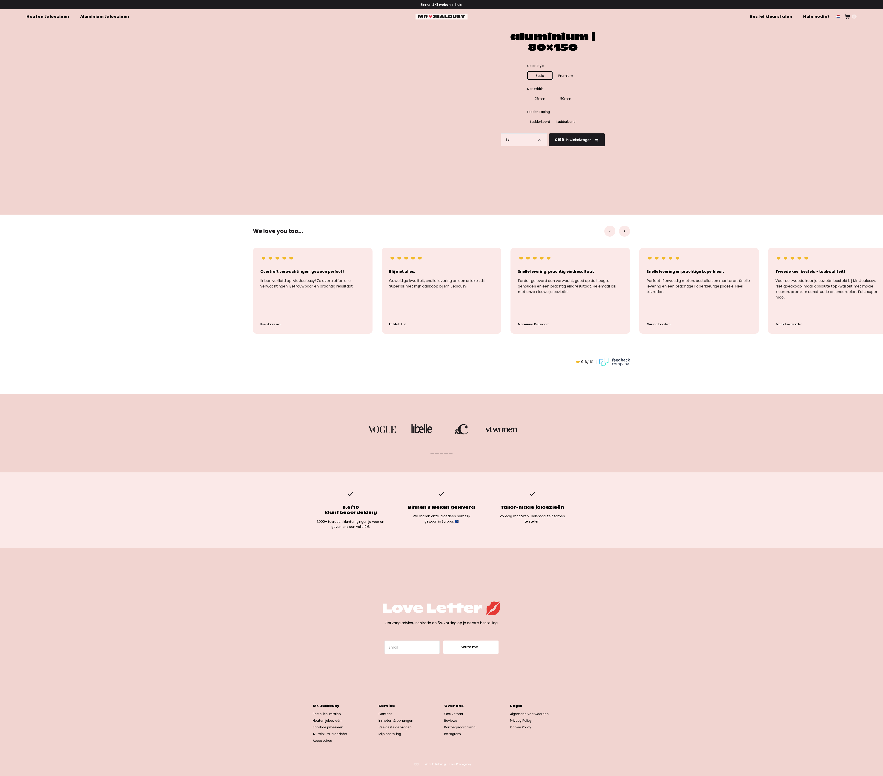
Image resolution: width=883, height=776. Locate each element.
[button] (838, 16)
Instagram (452, 734)
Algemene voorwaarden (529, 714)
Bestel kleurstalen (327, 714)
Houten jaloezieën (327, 720)
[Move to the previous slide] (609, 231)
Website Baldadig (435, 764)
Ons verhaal (454, 714)
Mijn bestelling (389, 734)
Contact (385, 714)
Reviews (450, 720)
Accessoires (322, 740)
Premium (565, 75)
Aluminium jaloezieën (330, 734)
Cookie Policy (520, 727)
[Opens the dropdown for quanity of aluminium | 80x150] (524, 139)
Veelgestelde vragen (395, 727)
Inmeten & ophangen (395, 720)
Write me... (471, 647)
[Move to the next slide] (624, 231)
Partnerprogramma (460, 727)
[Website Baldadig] (416, 764)
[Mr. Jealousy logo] (442, 16)
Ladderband (566, 121)
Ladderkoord (540, 121)
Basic (540, 75)
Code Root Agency (460, 764)
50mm (565, 98)
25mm (540, 98)
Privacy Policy (521, 720)
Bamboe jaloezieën (328, 727)
